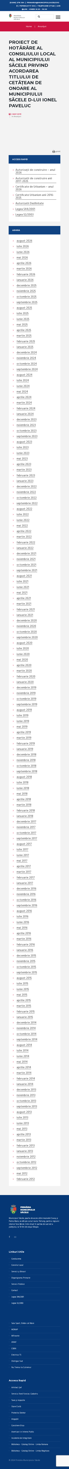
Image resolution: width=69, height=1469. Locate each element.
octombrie (26, 297)
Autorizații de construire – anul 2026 (35, 171)
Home (29, 26)
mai (22, 257)
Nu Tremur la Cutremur (21, 1367)
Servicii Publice (17, 1284)
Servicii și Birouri (18, 1271)
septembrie (27, 302)
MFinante (15, 1336)
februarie (26, 274)
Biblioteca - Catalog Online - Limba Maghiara (30, 1451)
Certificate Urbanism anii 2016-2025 (34, 197)
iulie (23, 246)
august (24, 241)
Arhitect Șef (16, 1387)
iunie (23, 252)
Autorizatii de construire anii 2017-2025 (33, 180)
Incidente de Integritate (21, 1438)
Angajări (15, 1419)
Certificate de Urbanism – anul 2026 (34, 188)
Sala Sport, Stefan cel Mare (22, 1323)
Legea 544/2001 (25, 209)
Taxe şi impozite (18, 1400)
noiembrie (26, 291)
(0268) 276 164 (17, 2)
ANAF (13, 1342)
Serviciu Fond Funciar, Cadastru (24, 1394)
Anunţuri (42, 26)
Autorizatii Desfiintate (29, 203)
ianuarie (25, 280)
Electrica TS (16, 1355)
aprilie (24, 263)
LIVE (58, 6)
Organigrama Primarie (20, 1278)
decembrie (26, 285)
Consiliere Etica (17, 1425)
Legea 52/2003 (24, 214)
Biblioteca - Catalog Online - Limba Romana (29, 1444)
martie (24, 269)
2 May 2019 (16, 114)
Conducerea (16, 1259)
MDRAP (14, 1329)
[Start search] (38, 16)
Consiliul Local (17, 1265)
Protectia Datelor (18, 1413)
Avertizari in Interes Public (22, 1432)
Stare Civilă (16, 1406)
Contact (14, 1290)
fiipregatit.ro (27, 6)
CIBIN (13, 1348)
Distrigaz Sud (17, 1361)
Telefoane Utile (45, 6)
